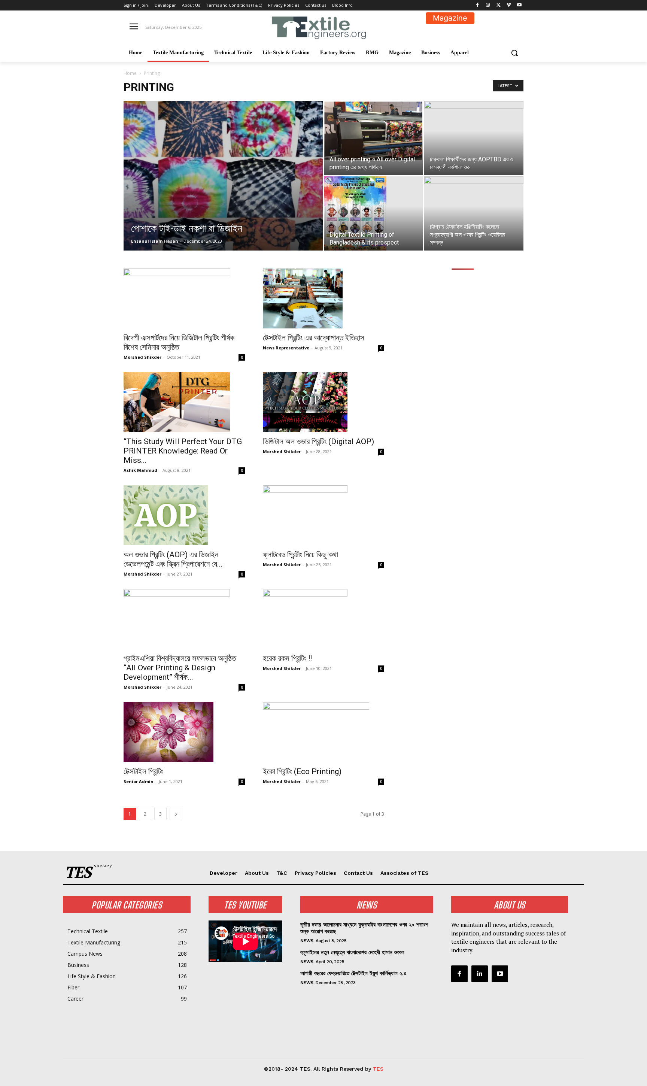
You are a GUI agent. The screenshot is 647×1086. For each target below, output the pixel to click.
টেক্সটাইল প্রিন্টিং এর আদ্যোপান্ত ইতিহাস (313, 337)
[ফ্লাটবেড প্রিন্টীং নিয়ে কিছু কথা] (323, 515)
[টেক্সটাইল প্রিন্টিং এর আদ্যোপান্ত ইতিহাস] (323, 298)
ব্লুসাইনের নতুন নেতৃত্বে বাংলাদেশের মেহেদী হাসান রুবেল (352, 952)
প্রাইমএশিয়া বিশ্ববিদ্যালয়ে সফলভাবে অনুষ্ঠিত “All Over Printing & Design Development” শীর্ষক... (180, 668)
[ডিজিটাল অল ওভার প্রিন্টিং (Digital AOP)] (323, 402)
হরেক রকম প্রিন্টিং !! (287, 658)
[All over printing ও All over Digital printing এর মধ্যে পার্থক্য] (373, 130)
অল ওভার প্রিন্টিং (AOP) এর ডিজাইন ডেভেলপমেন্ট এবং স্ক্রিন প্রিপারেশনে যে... (173, 559)
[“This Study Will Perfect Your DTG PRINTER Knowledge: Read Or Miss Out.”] (184, 402)
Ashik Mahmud (140, 470)
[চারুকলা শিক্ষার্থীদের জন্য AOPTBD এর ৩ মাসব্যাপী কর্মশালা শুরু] (473, 129)
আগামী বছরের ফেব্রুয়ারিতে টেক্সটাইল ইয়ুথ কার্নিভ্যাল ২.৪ (353, 973)
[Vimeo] (508, 5)
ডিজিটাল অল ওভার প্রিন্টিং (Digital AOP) (318, 441)
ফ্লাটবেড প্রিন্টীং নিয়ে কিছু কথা (300, 554)
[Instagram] (488, 5)
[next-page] (176, 814)
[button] (514, 53)
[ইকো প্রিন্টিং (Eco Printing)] (323, 732)
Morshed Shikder (142, 357)
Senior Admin (139, 781)
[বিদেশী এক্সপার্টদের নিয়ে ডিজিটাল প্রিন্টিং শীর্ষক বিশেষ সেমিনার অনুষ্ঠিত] (184, 298)
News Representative (286, 348)
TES (378, 1069)
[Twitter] (498, 5)
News (306, 940)
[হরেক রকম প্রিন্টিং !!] (323, 619)
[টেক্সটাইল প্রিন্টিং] (184, 732)
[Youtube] (519, 5)
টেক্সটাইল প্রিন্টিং (143, 771)
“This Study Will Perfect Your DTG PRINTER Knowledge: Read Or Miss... (183, 451)
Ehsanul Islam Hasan (154, 241)
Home (130, 73)
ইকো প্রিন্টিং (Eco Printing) (302, 771)
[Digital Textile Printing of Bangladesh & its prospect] (373, 213)
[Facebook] (477, 5)
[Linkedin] (479, 973)
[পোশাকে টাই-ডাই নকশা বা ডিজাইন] (223, 187)
